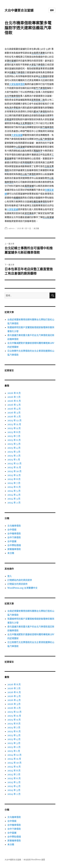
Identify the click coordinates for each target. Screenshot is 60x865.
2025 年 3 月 (13, 451)
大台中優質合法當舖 (19, 10)
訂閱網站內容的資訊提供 (19, 580)
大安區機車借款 (17, 84)
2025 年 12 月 (14, 420)
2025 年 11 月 (14, 424)
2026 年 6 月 (14, 400)
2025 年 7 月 (13, 436)
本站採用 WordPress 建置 (34, 859)
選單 (52, 10)
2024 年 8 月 (14, 479)
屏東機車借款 (14, 549)
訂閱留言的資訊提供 (17, 584)
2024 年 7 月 (13, 483)
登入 (9, 576)
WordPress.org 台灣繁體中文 (22, 587)
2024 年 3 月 (13, 498)
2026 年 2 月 (14, 416)
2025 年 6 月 (14, 440)
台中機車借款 (14, 533)
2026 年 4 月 (14, 408)
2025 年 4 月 (14, 447)
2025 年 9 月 (14, 428)
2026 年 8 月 (14, 393)
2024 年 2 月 (14, 502)
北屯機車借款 (14, 525)
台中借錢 (11, 529)
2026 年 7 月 (14, 397)
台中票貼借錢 (14, 545)
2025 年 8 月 (14, 432)
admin (12, 228)
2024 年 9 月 (14, 475)
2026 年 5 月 (14, 404)
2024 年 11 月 (14, 467)
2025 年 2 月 (14, 455)
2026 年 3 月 (14, 412)
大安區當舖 (16, 135)
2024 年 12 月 (14, 463)
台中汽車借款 (14, 537)
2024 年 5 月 (14, 490)
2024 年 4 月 (14, 494)
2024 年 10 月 (14, 471)
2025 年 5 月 (14, 443)
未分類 (36, 228)
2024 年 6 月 (14, 487)
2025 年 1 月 (13, 459)
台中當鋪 (11, 541)
